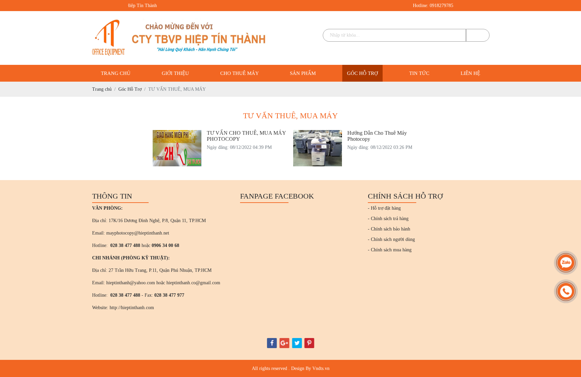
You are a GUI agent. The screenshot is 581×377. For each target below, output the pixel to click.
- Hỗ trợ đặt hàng (384, 208)
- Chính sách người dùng (391, 239)
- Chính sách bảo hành (389, 229)
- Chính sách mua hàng (390, 249)
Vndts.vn (321, 368)
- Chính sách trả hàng (388, 218)
